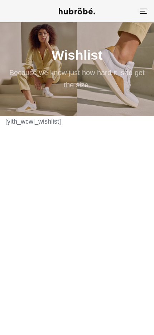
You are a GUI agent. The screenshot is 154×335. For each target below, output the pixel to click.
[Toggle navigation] (123, 11)
